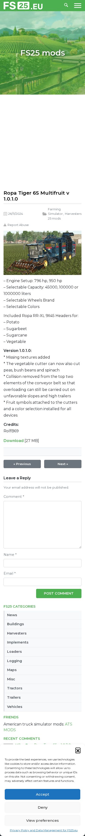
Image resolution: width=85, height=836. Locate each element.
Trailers (14, 697)
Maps (12, 670)
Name (10, 555)
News (12, 615)
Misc (11, 679)
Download (14, 440)
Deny (42, 807)
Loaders (14, 651)
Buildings (15, 624)
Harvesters (16, 633)
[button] (78, 750)
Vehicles (14, 707)
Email (10, 573)
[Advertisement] (42, 141)
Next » (63, 464)
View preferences (42, 820)
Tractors (14, 688)
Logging (14, 661)
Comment (14, 497)
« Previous (22, 464)
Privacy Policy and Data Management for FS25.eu (44, 830)
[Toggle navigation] (76, 5)
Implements (17, 642)
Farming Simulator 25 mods (55, 213)
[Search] (66, 5)
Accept (42, 794)
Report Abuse (18, 225)
